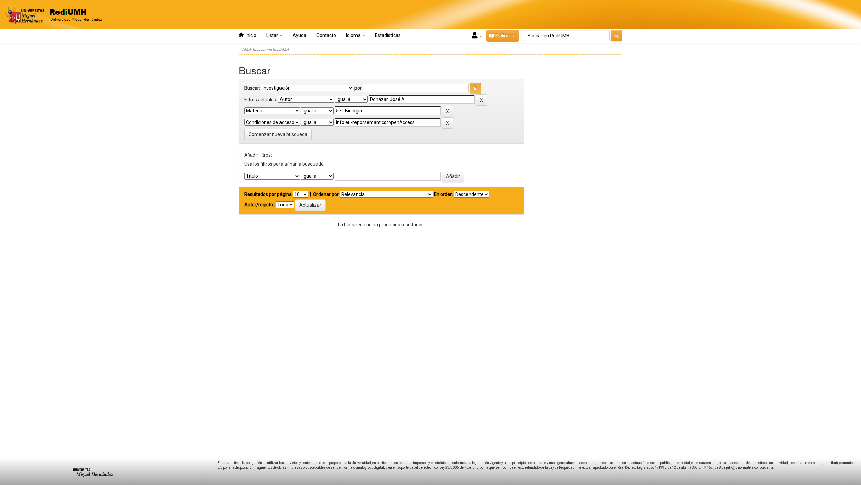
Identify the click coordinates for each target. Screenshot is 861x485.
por (358, 88)
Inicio (250, 35)
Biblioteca (505, 35)
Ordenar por (326, 194)
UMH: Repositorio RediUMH (265, 49)
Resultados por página (268, 194)
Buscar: (252, 88)
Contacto (326, 35)
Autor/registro (259, 204)
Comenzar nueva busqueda (278, 134)
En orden (443, 194)
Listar (272, 35)
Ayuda (299, 35)
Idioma (354, 35)
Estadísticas (388, 35)
